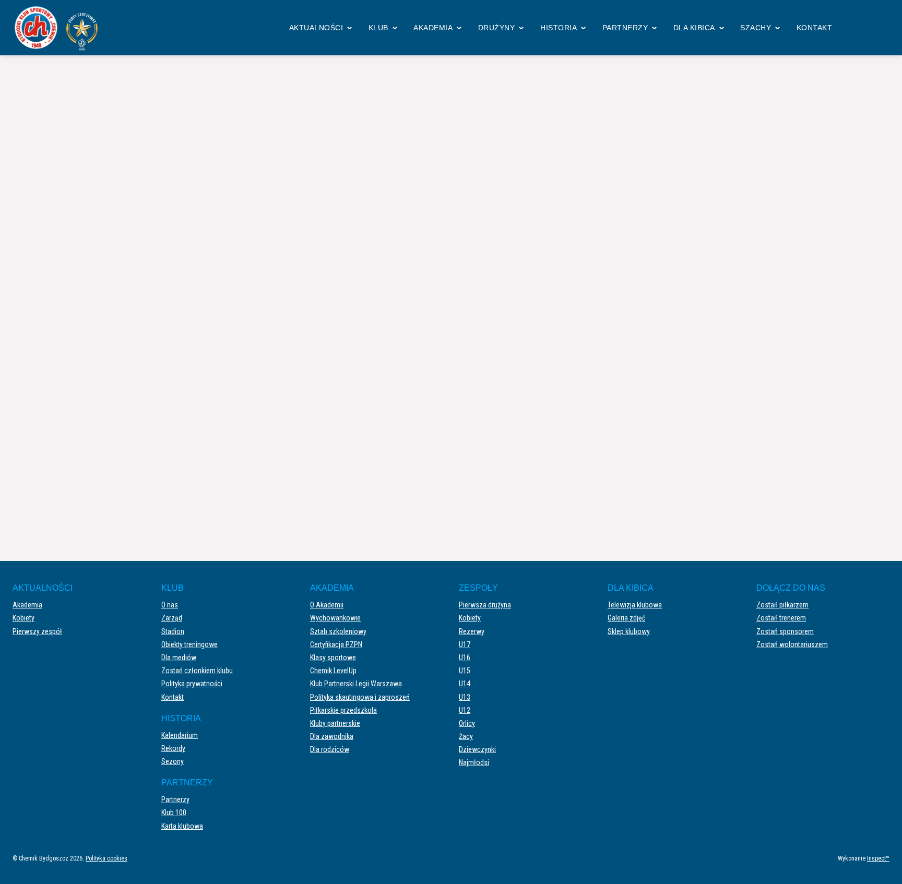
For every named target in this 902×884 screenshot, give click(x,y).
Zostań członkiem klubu (197, 670)
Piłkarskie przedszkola (343, 710)
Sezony (172, 761)
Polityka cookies (106, 858)
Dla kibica (694, 27)
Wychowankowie (335, 618)
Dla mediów (178, 657)
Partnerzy (625, 27)
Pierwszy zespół (37, 631)
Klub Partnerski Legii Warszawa (356, 683)
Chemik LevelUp (333, 670)
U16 (464, 657)
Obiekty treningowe (189, 644)
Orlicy (467, 723)
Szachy (755, 27)
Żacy (466, 736)
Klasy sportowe (333, 657)
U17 (464, 644)
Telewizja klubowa (635, 605)
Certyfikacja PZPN (336, 644)
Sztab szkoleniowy (338, 631)
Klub (378, 27)
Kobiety (23, 618)
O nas (169, 605)
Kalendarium (179, 735)
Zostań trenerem (781, 618)
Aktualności (316, 27)
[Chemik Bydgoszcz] (59, 27)
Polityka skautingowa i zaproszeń (360, 697)
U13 (464, 697)
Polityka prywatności (191, 683)
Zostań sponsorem (785, 631)
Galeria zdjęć (626, 618)
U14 (464, 683)
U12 (464, 710)
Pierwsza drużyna (485, 605)
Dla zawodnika (331, 736)
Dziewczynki (477, 749)
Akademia (433, 27)
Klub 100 (173, 812)
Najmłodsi (474, 762)
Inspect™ (878, 858)
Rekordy (173, 748)
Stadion (172, 631)
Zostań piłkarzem (782, 605)
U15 (464, 670)
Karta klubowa (182, 826)
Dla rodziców (329, 749)
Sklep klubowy (629, 631)
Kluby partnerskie (335, 723)
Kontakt (815, 27)
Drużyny (496, 27)
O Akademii (326, 605)
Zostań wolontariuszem (792, 644)
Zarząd (171, 618)
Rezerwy (471, 631)
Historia (558, 27)
